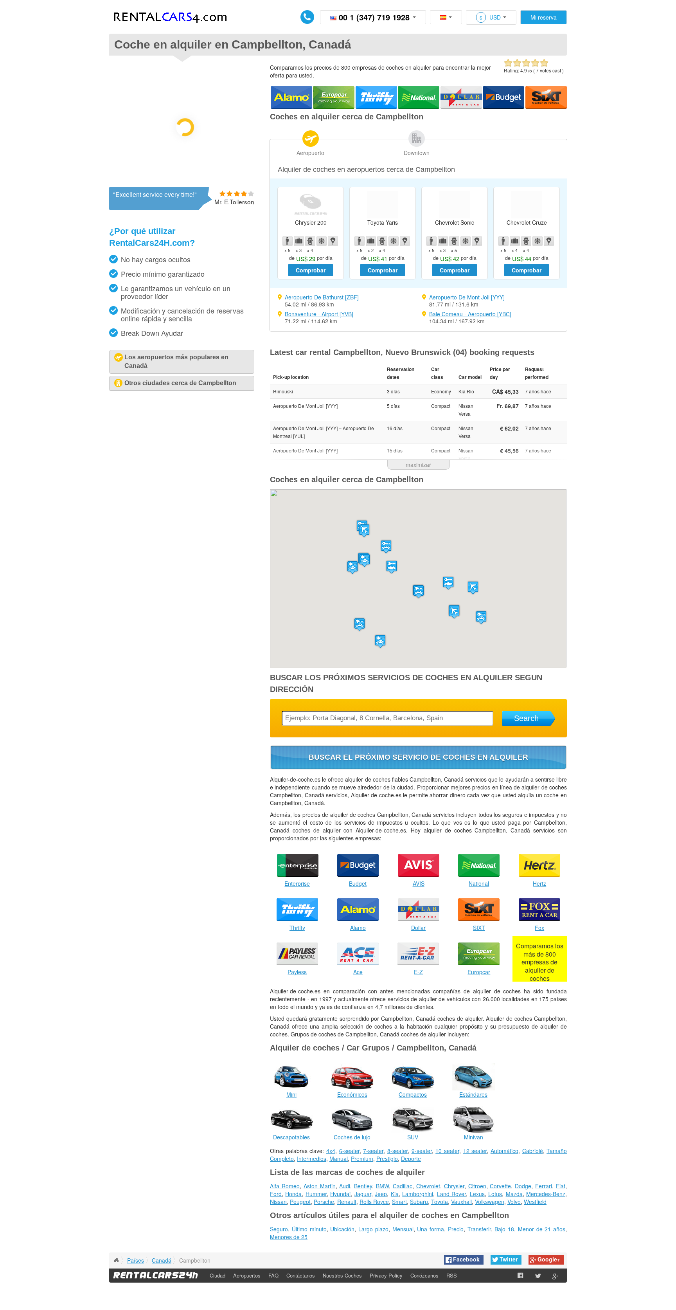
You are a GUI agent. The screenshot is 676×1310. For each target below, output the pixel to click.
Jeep (381, 1194)
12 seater (475, 1151)
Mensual (403, 1229)
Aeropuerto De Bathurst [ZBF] (322, 297)
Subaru (419, 1201)
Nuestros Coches (342, 1275)
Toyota (439, 1201)
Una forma (430, 1229)
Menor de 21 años (541, 1229)
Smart (399, 1201)
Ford (276, 1194)
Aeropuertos (247, 1275)
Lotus (495, 1194)
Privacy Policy (386, 1275)
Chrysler (454, 1186)
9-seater (422, 1151)
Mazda (514, 1194)
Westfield (535, 1201)
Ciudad (217, 1275)
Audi (344, 1186)
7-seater (373, 1151)
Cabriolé (532, 1151)
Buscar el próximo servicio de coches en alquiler (418, 757)
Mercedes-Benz (545, 1194)
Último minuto (309, 1229)
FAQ (273, 1275)
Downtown (417, 153)
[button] (454, 612)
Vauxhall (461, 1201)
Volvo (514, 1201)
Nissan (278, 1201)
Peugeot (300, 1201)
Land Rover (451, 1194)
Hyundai (340, 1194)
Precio (456, 1229)
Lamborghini (417, 1194)
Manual (338, 1158)
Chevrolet (428, 1186)
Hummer (316, 1194)
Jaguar (362, 1194)
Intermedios (311, 1158)
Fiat (560, 1186)
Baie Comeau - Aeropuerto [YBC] (470, 314)
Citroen (477, 1186)
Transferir (479, 1229)
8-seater (397, 1151)
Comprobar (310, 270)
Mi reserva (543, 17)
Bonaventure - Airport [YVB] (319, 314)
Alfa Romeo (285, 1186)
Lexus (477, 1194)
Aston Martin (320, 1186)
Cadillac (402, 1186)
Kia (395, 1194)
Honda (293, 1194)
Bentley (363, 1186)
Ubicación (342, 1229)
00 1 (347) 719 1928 (374, 17)
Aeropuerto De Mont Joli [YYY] (467, 297)
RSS (451, 1275)
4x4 (330, 1151)
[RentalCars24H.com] (116, 1260)
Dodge (523, 1186)
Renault (346, 1201)
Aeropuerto (310, 153)
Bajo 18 (504, 1229)
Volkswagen (489, 1201)
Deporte (411, 1158)
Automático (504, 1151)
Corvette (500, 1186)
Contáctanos (300, 1275)
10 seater (447, 1151)
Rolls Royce (374, 1201)
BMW (382, 1186)
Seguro (279, 1229)
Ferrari (543, 1186)
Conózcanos (424, 1275)
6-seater (349, 1151)
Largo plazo (373, 1229)
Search (526, 718)
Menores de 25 (288, 1237)
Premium (362, 1158)
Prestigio (387, 1158)
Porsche (324, 1201)
